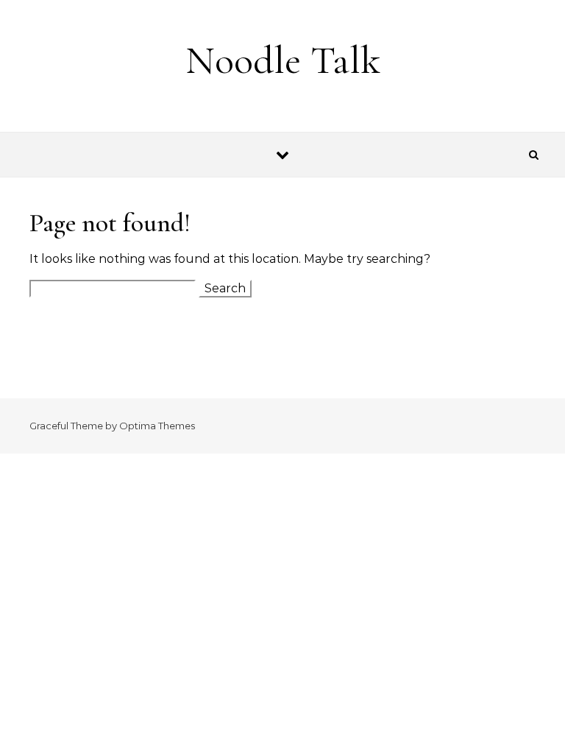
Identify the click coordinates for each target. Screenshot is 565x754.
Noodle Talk (282, 60)
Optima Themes (157, 425)
